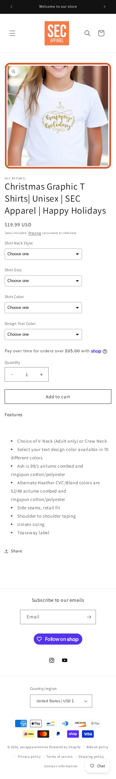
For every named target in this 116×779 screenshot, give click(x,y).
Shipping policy (91, 756)
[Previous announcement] (11, 7)
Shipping (34, 233)
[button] (12, 33)
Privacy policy (29, 756)
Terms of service (59, 756)
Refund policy (98, 747)
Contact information (61, 766)
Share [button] (16, 551)
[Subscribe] (89, 617)
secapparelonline (34, 747)
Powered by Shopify (65, 747)
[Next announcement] (104, 7)
